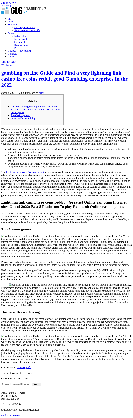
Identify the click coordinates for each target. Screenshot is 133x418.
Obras (11, 33)
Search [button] (36, 384)
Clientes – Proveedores (19, 50)
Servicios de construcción (27, 30)
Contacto (12, 53)
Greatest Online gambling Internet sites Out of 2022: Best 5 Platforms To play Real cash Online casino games (35, 109)
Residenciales (21, 45)
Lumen (11, 56)
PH (16, 47)
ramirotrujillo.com (10, 415)
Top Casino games (20, 115)
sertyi (42, 92)
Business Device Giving (23, 118)
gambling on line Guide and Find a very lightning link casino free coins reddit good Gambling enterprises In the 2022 (64, 79)
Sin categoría (24, 367)
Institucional (20, 39)
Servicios (12, 24)
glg (9, 18)
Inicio (11, 21)
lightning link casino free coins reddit (25, 172)
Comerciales (20, 42)
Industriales (20, 36)
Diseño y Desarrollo (24, 27)
